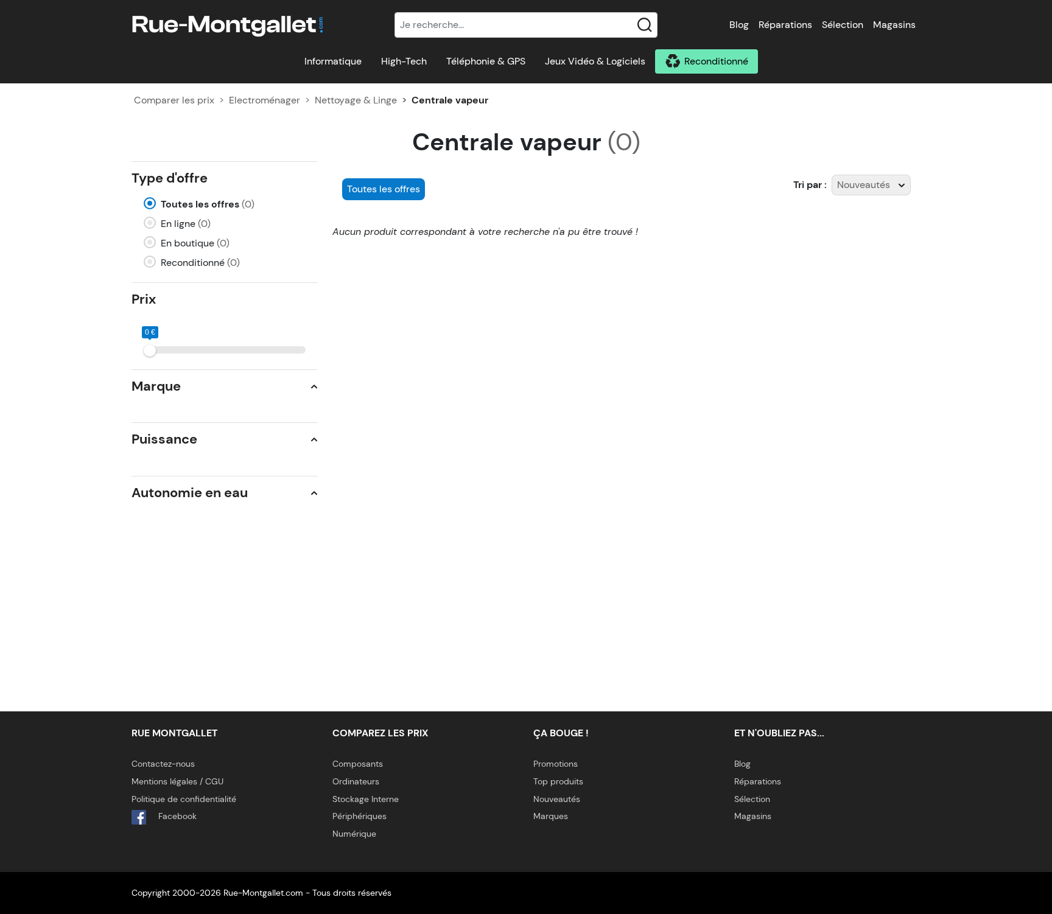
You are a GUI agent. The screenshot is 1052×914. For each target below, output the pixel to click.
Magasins (894, 24)
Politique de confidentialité (184, 799)
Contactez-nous (163, 763)
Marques (550, 816)
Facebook (176, 816)
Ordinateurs (355, 781)
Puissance (164, 439)
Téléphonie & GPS (485, 61)
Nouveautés (556, 799)
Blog (739, 24)
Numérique (354, 833)
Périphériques (359, 816)
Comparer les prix (174, 100)
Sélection (842, 24)
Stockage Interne (365, 799)
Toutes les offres (207, 204)
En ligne (186, 223)
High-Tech (404, 61)
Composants (357, 763)
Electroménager (264, 100)
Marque (156, 386)
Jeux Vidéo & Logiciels (595, 61)
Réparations (785, 24)
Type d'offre (170, 178)
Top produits (558, 781)
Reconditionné (716, 61)
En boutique (195, 243)
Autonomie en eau (190, 492)
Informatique (333, 61)
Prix (144, 299)
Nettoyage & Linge (356, 100)
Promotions (555, 763)
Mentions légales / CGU (177, 781)
